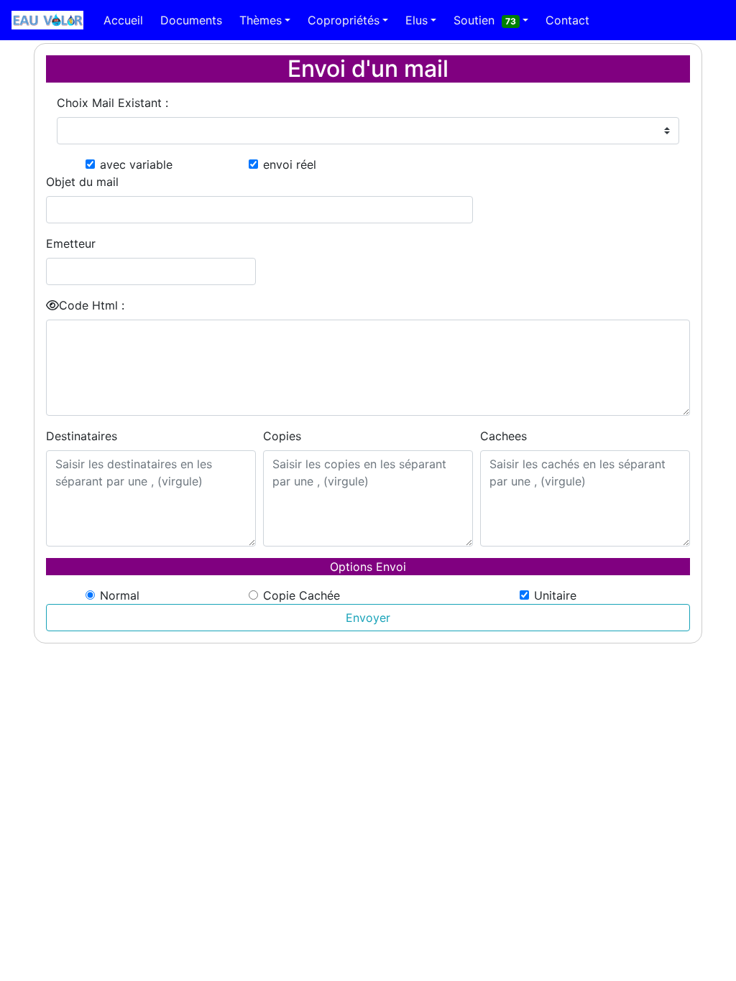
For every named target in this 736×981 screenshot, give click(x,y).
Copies (282, 436)
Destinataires (81, 436)
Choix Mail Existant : (112, 103)
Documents (191, 20)
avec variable (136, 164)
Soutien (485, 20)
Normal (119, 595)
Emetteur (71, 243)
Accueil (123, 20)
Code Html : (91, 305)
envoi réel (289, 164)
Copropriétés (344, 20)
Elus (416, 20)
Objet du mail (82, 182)
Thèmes (260, 20)
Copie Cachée (301, 595)
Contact (567, 20)
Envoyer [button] (368, 617)
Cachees (503, 436)
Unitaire (555, 595)
